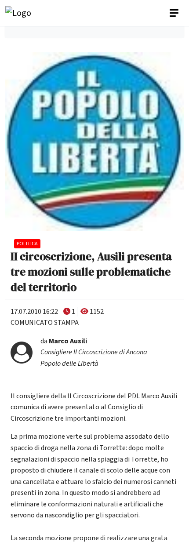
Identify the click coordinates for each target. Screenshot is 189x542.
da (93, 352)
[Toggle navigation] (175, 13)
